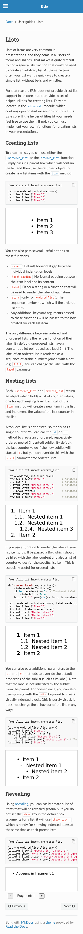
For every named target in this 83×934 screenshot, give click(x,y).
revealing (21, 804)
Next (68, 906)
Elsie (44, 6)
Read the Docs (16, 926)
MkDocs (27, 922)
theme (50, 922)
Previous (18, 906)
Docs (9, 22)
